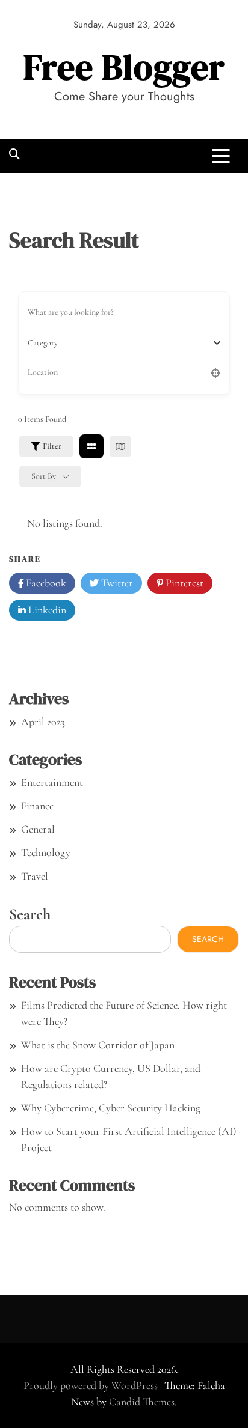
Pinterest (183, 582)
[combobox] (119, 343)
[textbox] (43, 343)
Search (30, 914)
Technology (45, 852)
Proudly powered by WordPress (91, 1385)
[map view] (120, 446)
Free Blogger (124, 67)
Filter (52, 446)
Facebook (44, 582)
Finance (37, 805)
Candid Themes (142, 1401)
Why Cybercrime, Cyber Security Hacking (110, 1107)
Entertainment (52, 782)
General (38, 829)
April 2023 (43, 721)
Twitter (116, 582)
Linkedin (46, 609)
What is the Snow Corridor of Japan (98, 1044)
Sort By (43, 476)
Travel (34, 876)
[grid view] (91, 446)
